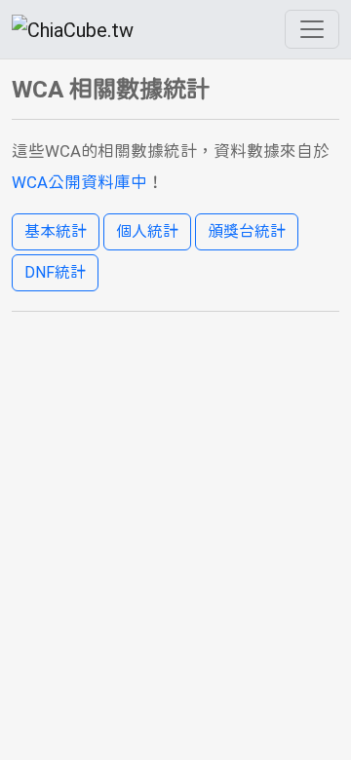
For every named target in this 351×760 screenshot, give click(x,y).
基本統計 (55, 231)
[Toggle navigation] (312, 29)
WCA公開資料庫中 (79, 182)
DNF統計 (55, 272)
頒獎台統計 (247, 231)
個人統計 (147, 231)
